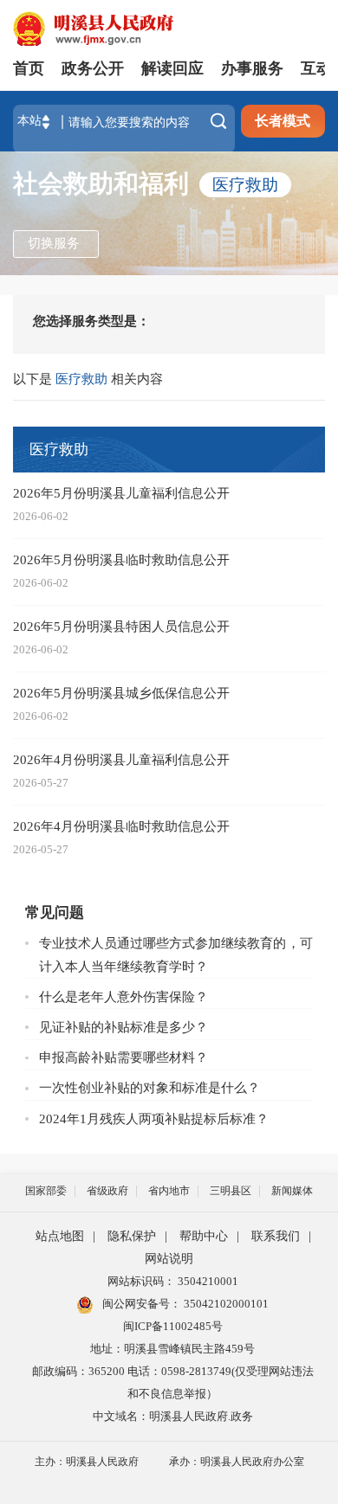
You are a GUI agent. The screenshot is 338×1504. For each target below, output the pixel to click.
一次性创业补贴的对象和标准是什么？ (149, 1087)
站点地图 (60, 1236)
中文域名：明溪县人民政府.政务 (173, 1416)
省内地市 (169, 1191)
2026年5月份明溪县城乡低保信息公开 (121, 692)
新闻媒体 (292, 1191)
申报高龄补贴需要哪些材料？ (123, 1057)
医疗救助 (245, 185)
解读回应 (172, 68)
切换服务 (54, 242)
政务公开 (93, 68)
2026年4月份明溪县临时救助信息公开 (121, 826)
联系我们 (275, 1236)
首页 (28, 68)
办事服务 (252, 68)
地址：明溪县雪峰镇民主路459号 (172, 1348)
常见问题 (54, 912)
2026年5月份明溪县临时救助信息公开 (121, 559)
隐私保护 (131, 1236)
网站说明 (169, 1258)
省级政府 (107, 1191)
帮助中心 (203, 1236)
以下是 (34, 378)
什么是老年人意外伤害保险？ (123, 996)
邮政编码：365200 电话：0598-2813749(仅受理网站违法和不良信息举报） (173, 1382)
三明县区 (230, 1191)
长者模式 (282, 120)
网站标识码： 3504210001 (172, 1281)
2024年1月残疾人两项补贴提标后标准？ (154, 1118)
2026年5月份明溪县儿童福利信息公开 (121, 492)
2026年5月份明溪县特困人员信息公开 (121, 626)
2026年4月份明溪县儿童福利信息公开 (121, 759)
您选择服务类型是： (91, 320)
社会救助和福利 (101, 183)
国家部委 (46, 1191)
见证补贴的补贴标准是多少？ (123, 1026)
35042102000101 (225, 1303)
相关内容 (137, 378)
